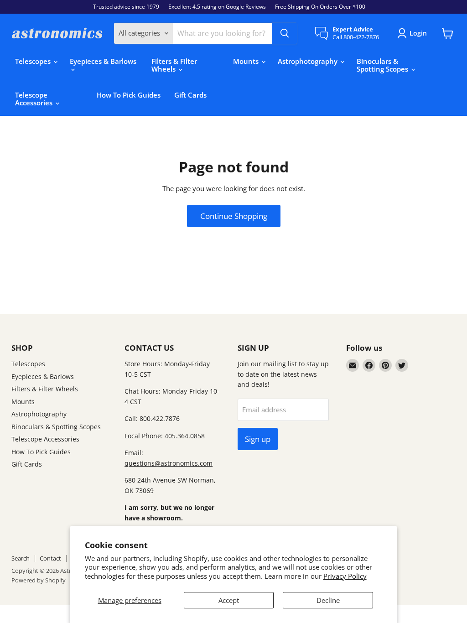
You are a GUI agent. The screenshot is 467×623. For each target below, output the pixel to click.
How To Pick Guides (129, 94)
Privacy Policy (345, 576)
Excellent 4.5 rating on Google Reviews (217, 7)
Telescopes (33, 61)
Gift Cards (190, 94)
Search (20, 558)
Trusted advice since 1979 (126, 7)
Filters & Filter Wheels (174, 65)
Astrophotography (308, 61)
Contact (50, 558)
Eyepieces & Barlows (103, 61)
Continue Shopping (233, 216)
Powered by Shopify (38, 580)
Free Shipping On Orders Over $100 (320, 7)
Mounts (246, 61)
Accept (228, 600)
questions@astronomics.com (169, 463)
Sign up (257, 439)
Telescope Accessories (34, 98)
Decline (328, 600)
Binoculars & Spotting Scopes (383, 65)
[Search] (284, 33)
